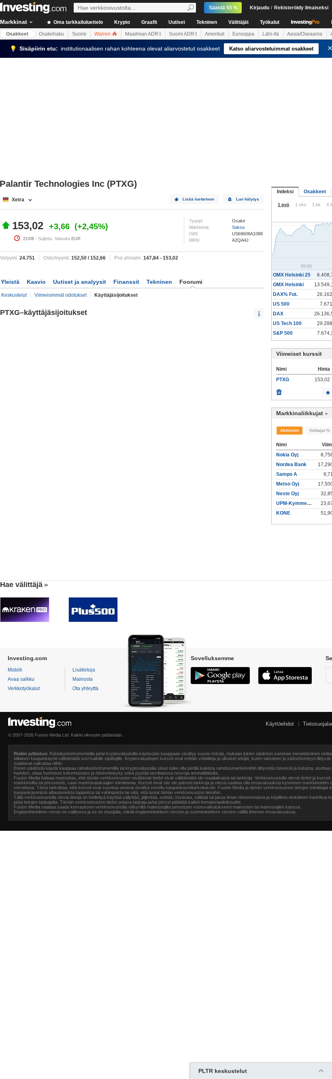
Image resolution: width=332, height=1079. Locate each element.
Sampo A (286, 474)
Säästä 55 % (223, 8)
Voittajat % (319, 430)
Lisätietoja (83, 670)
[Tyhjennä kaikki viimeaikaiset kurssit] (279, 390)
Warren (103, 34)
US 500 (281, 304)
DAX (278, 314)
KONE (283, 513)
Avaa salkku (21, 679)
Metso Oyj (287, 484)
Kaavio (36, 282)
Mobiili (15, 670)
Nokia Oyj (287, 455)
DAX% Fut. (285, 294)
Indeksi (285, 191)
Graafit (149, 22)
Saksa (238, 227)
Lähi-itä (270, 34)
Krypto (122, 22)
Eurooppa (243, 34)
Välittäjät (238, 22)
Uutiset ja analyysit (79, 282)
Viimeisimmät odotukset (60, 295)
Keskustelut (14, 295)
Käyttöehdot (280, 724)
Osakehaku (51, 34)
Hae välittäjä (21, 585)
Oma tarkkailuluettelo (77, 22)
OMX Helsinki (288, 284)
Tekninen (206, 22)
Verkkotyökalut (24, 688)
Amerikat (214, 34)
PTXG (282, 379)
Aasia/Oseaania (304, 34)
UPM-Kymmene (294, 503)
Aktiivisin (289, 430)
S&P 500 (283, 333)
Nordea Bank (291, 464)
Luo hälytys (247, 199)
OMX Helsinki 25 (292, 275)
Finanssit (126, 282)
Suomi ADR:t (183, 34)
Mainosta (82, 679)
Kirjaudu (259, 8)
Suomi (79, 34)
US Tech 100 (287, 323)
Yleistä (10, 282)
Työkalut (269, 22)
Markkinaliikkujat (299, 413)
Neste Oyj (287, 493)
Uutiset (176, 22)
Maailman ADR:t (143, 34)
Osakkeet (17, 34)
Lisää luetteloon (198, 199)
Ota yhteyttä (85, 688)
